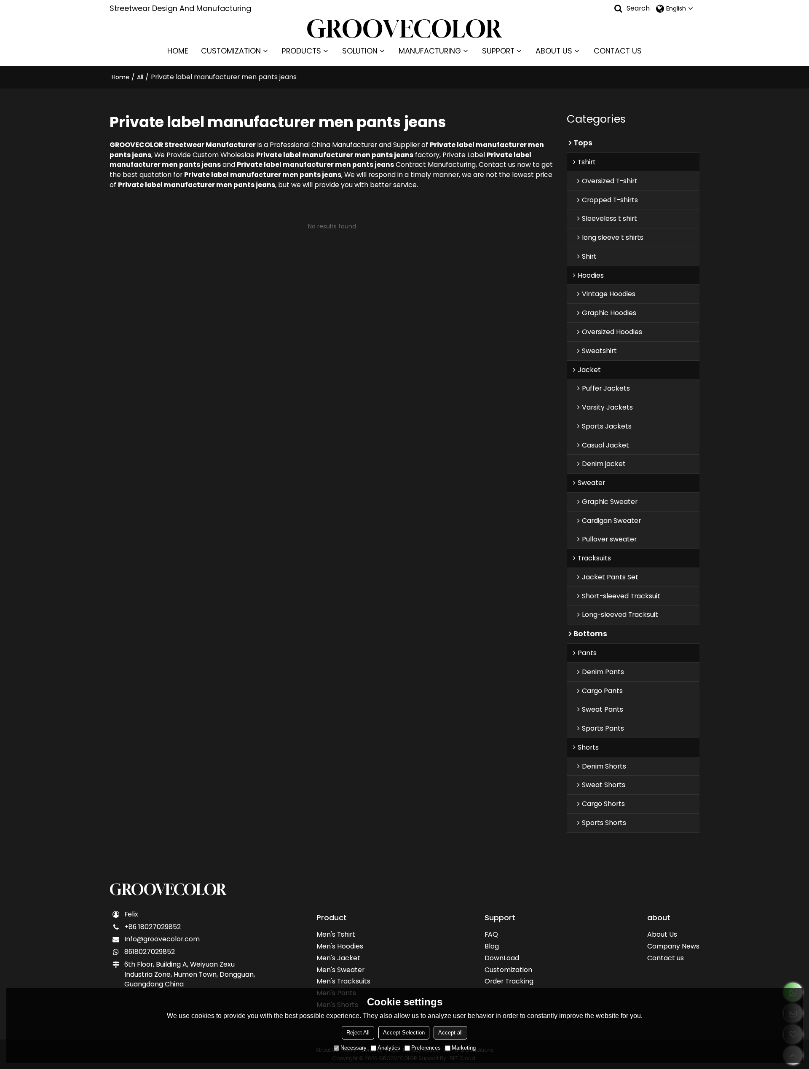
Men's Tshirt (335, 934)
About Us (662, 934)
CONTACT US (618, 51)
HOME (177, 51)
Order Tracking (509, 981)
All (140, 77)
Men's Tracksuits (343, 981)
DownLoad (502, 958)
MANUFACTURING (430, 51)
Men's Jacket (338, 958)
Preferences (426, 1048)
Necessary (353, 1048)
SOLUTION (360, 51)
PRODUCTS (301, 51)
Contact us (665, 958)
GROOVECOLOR (168, 889)
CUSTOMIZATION (231, 51)
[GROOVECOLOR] (405, 28)
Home (120, 77)
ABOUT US (554, 51)
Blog (492, 946)
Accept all (450, 1032)
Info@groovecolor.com (162, 939)
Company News (673, 946)
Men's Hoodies (339, 946)
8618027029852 (149, 951)
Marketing (464, 1048)
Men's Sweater (340, 970)
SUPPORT (498, 51)
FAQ (491, 934)
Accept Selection (404, 1032)
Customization (508, 970)
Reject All (358, 1032)
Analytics (389, 1048)
